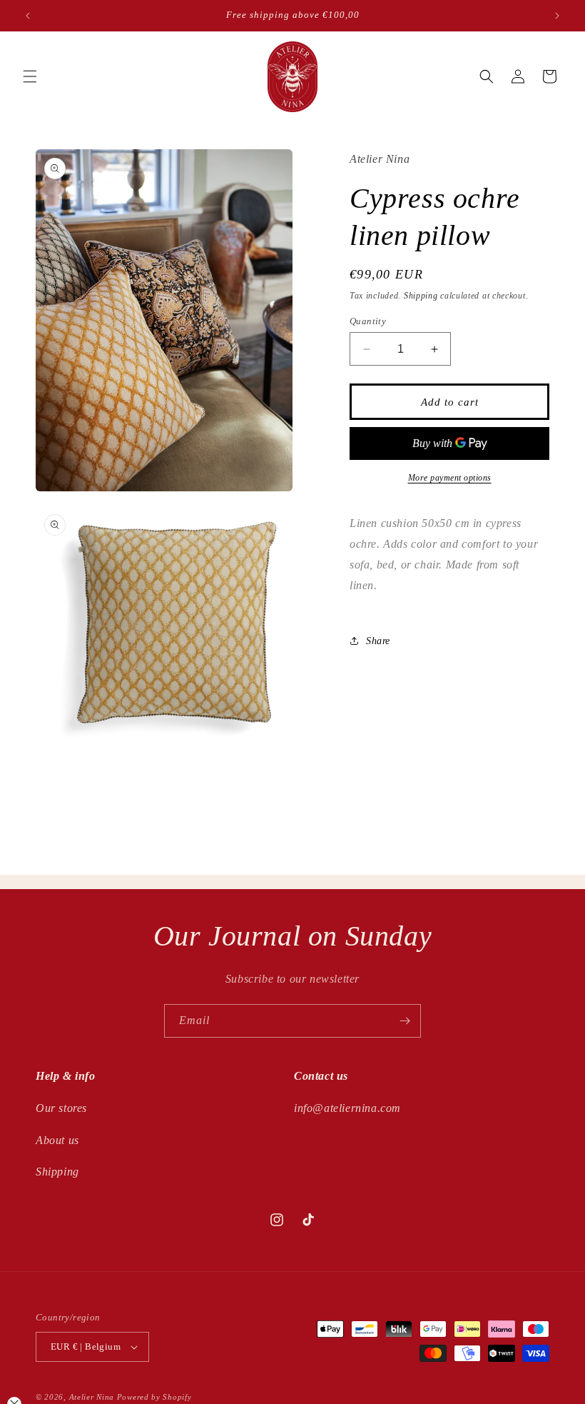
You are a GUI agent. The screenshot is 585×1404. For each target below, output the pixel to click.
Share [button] (378, 641)
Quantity (368, 321)
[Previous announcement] (28, 15)
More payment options (450, 478)
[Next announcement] (557, 15)
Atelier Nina (91, 1397)
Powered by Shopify (154, 1397)
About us (57, 1140)
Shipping (421, 296)
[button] (30, 76)
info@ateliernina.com (347, 1108)
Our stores (61, 1108)
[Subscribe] (404, 1021)
